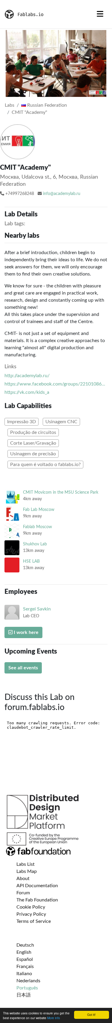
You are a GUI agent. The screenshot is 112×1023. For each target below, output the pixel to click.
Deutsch (25, 945)
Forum (23, 892)
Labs (9, 105)
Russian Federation (46, 105)
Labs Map (26, 871)
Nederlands (28, 980)
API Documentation (37, 885)
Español (24, 959)
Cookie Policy (30, 907)
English (23, 952)
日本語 (23, 995)
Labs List (25, 864)
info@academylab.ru (61, 194)
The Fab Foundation (37, 900)
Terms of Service (33, 921)
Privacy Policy (31, 914)
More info (53, 1018)
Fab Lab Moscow (38, 509)
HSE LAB (31, 561)
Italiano (24, 973)
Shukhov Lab (35, 544)
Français (25, 966)
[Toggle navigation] (100, 14)
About (23, 878)
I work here (26, 632)
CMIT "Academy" (29, 112)
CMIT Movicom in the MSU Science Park (60, 492)
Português (27, 988)
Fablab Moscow (37, 527)
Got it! (91, 1014)
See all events (23, 667)
